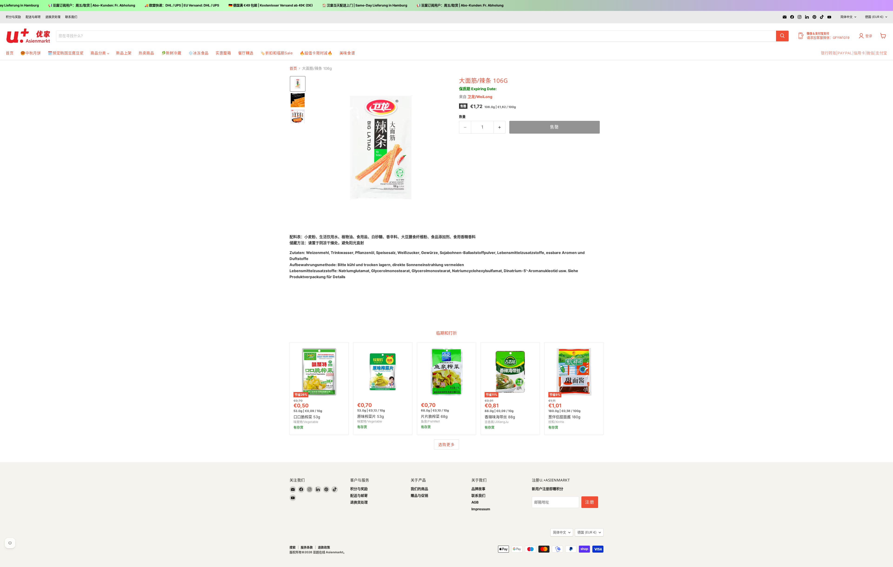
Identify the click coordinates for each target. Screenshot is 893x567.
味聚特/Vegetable (305, 422)
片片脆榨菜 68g (434, 416)
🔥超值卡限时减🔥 (316, 53)
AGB (475, 502)
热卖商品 (146, 53)
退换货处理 (52, 17)
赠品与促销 (419, 495)
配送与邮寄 (33, 17)
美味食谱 (347, 53)
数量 (462, 117)
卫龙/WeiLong (479, 96)
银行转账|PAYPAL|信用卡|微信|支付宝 (854, 53)
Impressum (480, 509)
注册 (589, 502)
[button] (867, 36)
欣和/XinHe (556, 422)
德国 (874, 17)
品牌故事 (478, 489)
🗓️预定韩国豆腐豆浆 (65, 53)
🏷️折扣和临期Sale (276, 53)
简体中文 (846, 17)
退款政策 (324, 547)
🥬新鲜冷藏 (171, 53)
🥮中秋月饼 (30, 53)
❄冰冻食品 (198, 53)
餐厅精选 (246, 53)
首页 (9, 53)
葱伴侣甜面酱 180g (564, 417)
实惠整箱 (223, 53)
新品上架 (124, 53)
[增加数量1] (500, 127)
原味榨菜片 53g (370, 416)
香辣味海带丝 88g (500, 417)
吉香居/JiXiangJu (497, 422)
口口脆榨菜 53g (306, 417)
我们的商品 (419, 489)
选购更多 (446, 444)
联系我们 (71, 17)
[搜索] (782, 35)
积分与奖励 (13, 17)
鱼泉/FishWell (430, 421)
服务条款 (307, 547)
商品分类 (98, 53)
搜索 (293, 547)
